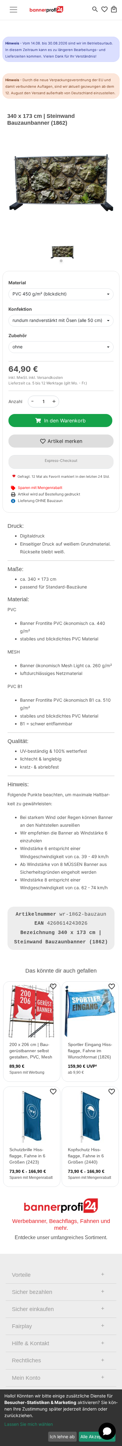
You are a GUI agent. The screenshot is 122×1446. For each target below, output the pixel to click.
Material (17, 282)
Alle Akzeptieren (97, 1436)
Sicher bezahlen (32, 1292)
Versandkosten (50, 377)
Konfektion (20, 309)
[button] (15, 188)
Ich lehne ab (62, 1436)
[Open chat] (107, 1431)
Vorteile (21, 1275)
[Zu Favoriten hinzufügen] (53, 986)
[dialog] (61, 1417)
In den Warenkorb (65, 420)
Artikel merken (64, 441)
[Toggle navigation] (13, 10)
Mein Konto (26, 1378)
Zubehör (17, 335)
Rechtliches (26, 1360)
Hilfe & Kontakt (30, 1343)
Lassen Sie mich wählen (28, 1424)
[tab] (61, 1275)
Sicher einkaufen (33, 1309)
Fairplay (22, 1326)
